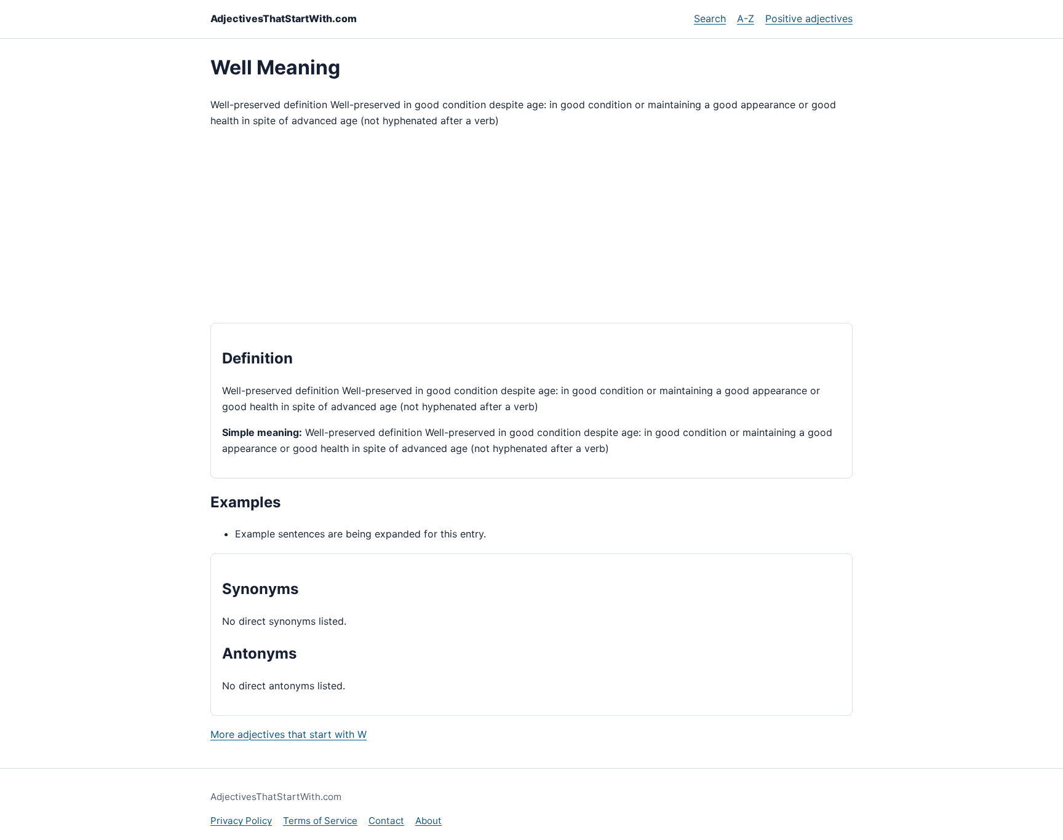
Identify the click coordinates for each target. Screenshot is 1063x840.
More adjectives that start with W (288, 734)
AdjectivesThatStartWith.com (283, 18)
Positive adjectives (809, 18)
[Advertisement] (531, 226)
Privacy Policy (241, 820)
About (428, 820)
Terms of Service (320, 820)
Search (710, 18)
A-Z (745, 18)
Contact (386, 820)
